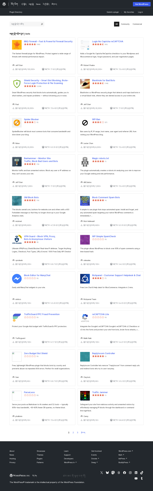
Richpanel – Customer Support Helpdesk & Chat (116, 275)
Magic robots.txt (100, 158)
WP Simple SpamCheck (104, 236)
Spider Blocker (31, 119)
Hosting (13, 459)
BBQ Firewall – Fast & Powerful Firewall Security (48, 41)
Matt (121, 455)
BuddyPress (124, 462)
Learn (66, 451)
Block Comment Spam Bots (106, 197)
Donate (95, 459)
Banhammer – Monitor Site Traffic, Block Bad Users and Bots (41, 159)
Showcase (41, 451)
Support (67, 455)
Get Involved (96, 451)
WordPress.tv (70, 462)
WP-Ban (96, 119)
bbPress (123, 459)
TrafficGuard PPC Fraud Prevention (42, 314)
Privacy (12, 462)
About (12, 451)
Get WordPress (141, 4)
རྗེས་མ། (83, 433)
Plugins (39, 459)
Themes (40, 455)
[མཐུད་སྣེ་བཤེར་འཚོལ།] (42, 24)
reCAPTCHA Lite (100, 314)
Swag (94, 462)
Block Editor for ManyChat (37, 275)
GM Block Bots (31, 197)
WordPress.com (126, 451)
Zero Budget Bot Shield (35, 353)
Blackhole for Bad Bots (103, 80)
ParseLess (29, 392)
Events (94, 455)
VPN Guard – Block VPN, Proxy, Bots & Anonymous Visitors (39, 237)
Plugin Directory (16, 12)
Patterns (40, 462)
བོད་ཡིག (34, 476)
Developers (68, 459)
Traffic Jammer (100, 392)
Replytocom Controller (103, 353)
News (12, 455)
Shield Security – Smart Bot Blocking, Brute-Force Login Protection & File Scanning (46, 81)
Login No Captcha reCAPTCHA (107, 41)
